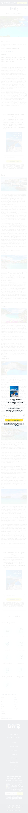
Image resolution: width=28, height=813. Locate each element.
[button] (24, 387)
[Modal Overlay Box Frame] (14, 406)
